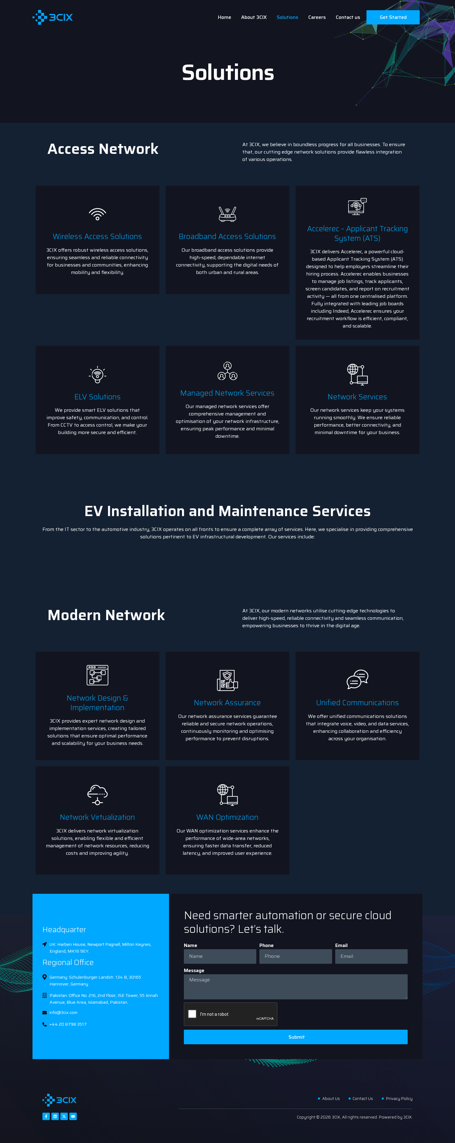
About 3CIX (254, 17)
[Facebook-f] (46, 1116)
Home (224, 17)
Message (194, 970)
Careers (317, 17)
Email (341, 945)
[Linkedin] (55, 1116)
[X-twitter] (64, 1116)
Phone (266, 945)
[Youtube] (73, 1116)
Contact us (348, 17)
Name (190, 945)
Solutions (287, 17)
